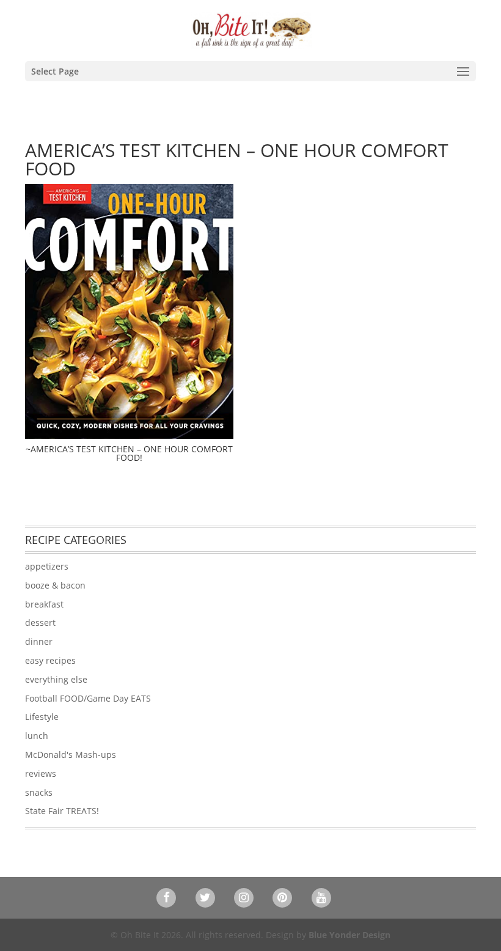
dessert (40, 622)
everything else (56, 679)
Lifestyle (42, 716)
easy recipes (50, 660)
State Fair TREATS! (62, 811)
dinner (39, 641)
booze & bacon (55, 585)
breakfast (44, 604)
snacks (39, 792)
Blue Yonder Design (349, 935)
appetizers (46, 566)
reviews (40, 773)
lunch (36, 735)
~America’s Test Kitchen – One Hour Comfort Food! (129, 453)
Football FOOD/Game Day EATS (88, 698)
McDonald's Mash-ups (70, 754)
